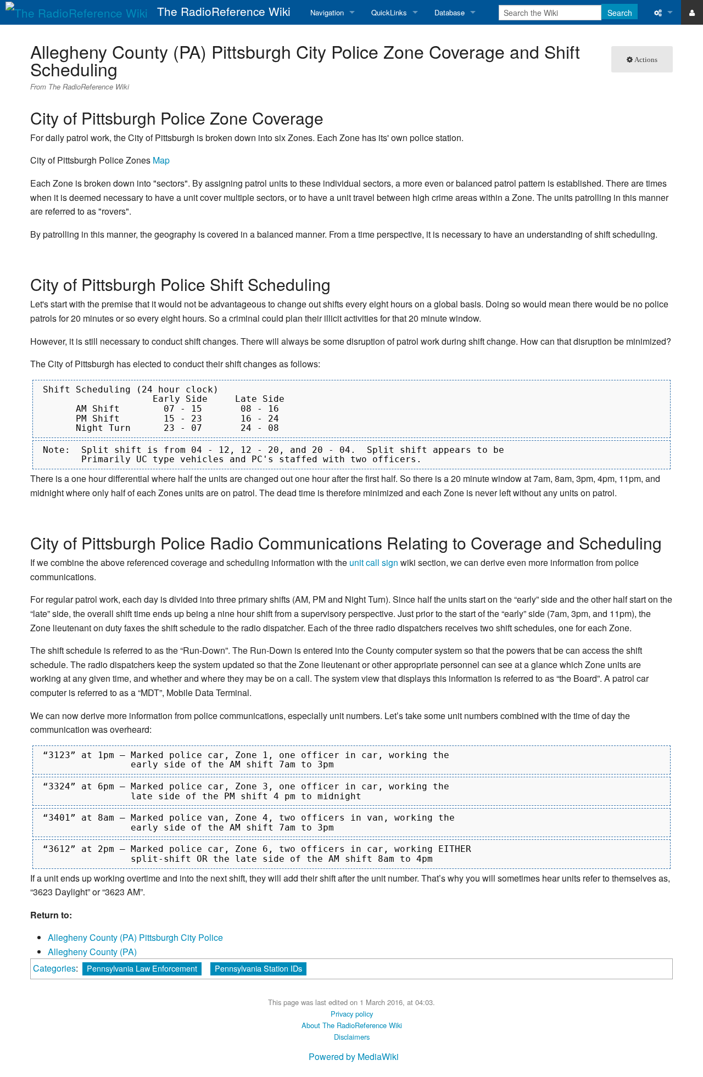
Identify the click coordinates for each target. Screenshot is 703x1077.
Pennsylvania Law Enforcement (142, 968)
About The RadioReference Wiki (352, 1025)
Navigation (327, 12)
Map (161, 160)
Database (449, 12)
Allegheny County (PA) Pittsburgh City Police (135, 937)
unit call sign (373, 562)
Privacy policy (352, 1013)
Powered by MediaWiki (354, 1056)
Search (619, 12)
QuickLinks (389, 12)
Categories (54, 968)
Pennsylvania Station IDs (258, 968)
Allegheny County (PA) (92, 951)
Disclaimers (352, 1036)
